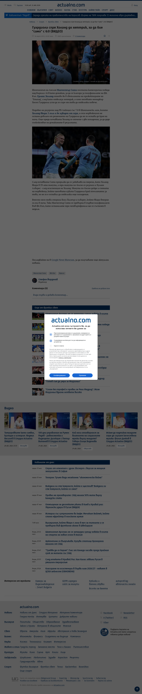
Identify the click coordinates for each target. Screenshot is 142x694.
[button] (71, 345)
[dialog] (71, 347)
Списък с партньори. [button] (65, 358)
